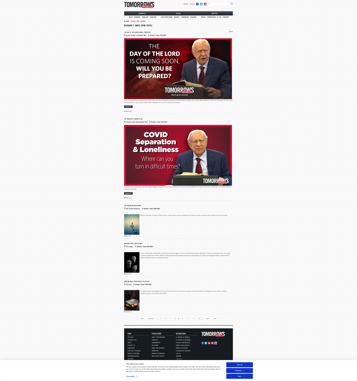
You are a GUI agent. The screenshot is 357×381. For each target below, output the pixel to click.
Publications (156, 334)
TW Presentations (133, 356)
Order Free (145, 17)
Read (178, 13)
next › (208, 318)
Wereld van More (182, 348)
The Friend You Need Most (133, 205)
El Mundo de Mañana (183, 340)
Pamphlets (155, 351)
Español (186, 4)
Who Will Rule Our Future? (133, 243)
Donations (153, 17)
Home (127, 21)
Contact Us (131, 345)
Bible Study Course (166, 17)
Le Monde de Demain (183, 337)
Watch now (128, 111)
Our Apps (130, 359)
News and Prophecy (158, 348)
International (181, 334)
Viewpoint (226, 17)
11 (188, 318)
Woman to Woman (158, 353)
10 (182, 318)
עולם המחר (179, 359)
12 (193, 318)
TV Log (219, 17)
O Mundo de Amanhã (183, 351)
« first (142, 318)
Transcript (128, 107)
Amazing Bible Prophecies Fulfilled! (136, 281)
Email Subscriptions (158, 337)
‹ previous (151, 318)
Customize (238, 370)
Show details (130, 376)
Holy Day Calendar (134, 351)
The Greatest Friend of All (133, 119)
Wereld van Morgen (182, 345)
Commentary (185, 17)
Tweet (231, 31)
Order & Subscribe (133, 353)
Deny (239, 376)
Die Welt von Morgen (183, 342)
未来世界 (178, 356)
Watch (215, 13)
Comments (137, 17)
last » (215, 318)
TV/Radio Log (132, 340)
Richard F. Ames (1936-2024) (152, 209)
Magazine (193, 17)
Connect (142, 13)
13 (199, 318)
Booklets (176, 17)
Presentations (211, 17)
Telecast (203, 17)
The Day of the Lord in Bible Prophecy (137, 32)
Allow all (239, 365)
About (130, 17)
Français (192, 4)
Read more (128, 236)
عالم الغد (178, 353)
